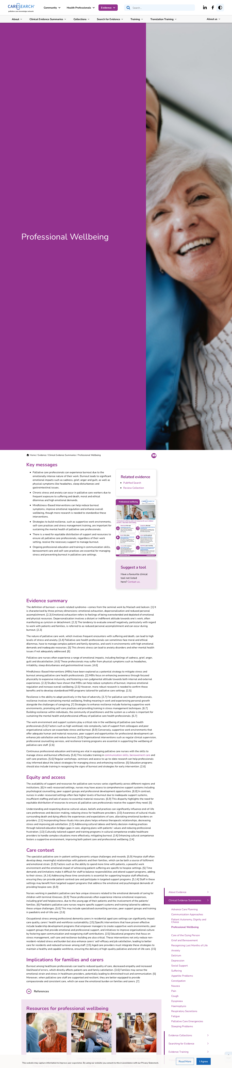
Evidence (106, 7)
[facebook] (213, 7)
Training (135, 19)
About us (212, 19)
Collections (80, 19)
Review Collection (133, 487)
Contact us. (134, 581)
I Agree (203, 1061)
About (15, 19)
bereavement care (140, 755)
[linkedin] (205, 7)
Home (33, 454)
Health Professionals (79, 7)
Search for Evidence (108, 19)
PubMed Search (132, 482)
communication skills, (117, 755)
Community (50, 7)
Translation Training (162, 19)
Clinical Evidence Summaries (46, 19)
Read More (185, 1061)
